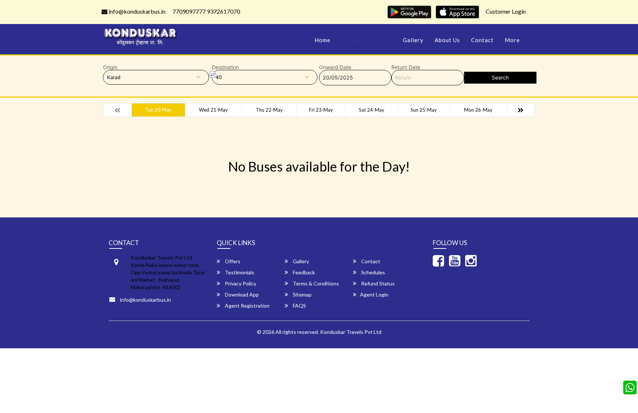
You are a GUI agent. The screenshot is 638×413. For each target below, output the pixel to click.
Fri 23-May (321, 110)
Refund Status (377, 283)
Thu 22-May (269, 110)
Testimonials (239, 272)
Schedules (372, 272)
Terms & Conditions (315, 283)
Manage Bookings (367, 40)
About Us (447, 40)
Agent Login (374, 294)
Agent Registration (247, 305)
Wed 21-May (213, 110)
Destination (225, 67)
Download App (241, 294)
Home (322, 40)
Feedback (303, 272)
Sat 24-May (371, 110)
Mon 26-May (478, 110)
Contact (482, 40)
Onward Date (335, 67)
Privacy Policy (240, 283)
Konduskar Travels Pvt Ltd (350, 332)
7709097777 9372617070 (206, 11)
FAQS (299, 305)
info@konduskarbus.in (136, 11)
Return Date (405, 67)
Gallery (413, 40)
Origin (110, 67)
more (512, 40)
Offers (232, 261)
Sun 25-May (424, 110)
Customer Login (506, 11)
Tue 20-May (158, 110)
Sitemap (302, 294)
